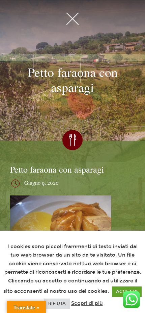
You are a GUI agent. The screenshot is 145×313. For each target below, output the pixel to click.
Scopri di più (87, 303)
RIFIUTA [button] (57, 303)
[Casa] (72, 18)
